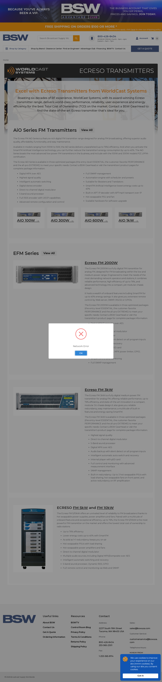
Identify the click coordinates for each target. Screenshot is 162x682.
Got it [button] (140, 676)
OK (81, 353)
